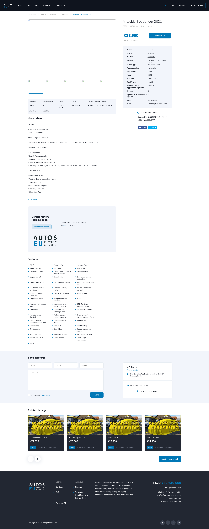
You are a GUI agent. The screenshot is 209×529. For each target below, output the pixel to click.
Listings (59, 482)
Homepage (32, 14)
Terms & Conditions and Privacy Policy (81, 495)
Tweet (153, 128)
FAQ (57, 492)
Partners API (61, 503)
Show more (32, 199)
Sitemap (78, 487)
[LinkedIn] (179, 522)
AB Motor (132, 367)
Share (144, 128)
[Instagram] (173, 522)
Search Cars (33, 5)
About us (47, 5)
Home (20, 5)
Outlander (65, 14)
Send (97, 395)
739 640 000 (167, 483)
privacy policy (45, 395)
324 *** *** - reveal (149, 112)
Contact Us (60, 5)
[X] (168, 522)
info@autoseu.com (173, 488)
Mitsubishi (53, 14)
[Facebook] (162, 522)
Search (43, 14)
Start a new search (169, 459)
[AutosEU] (8, 5)
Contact (59, 487)
